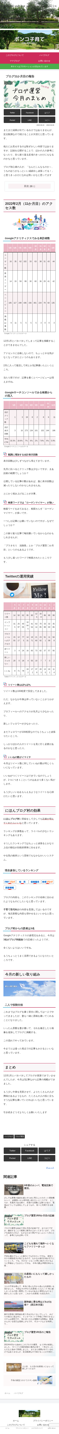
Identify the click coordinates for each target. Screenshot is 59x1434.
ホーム (16, 1421)
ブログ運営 (19, 1136)
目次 (26, 186)
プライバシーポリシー (43, 1421)
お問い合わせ (43, 1425)
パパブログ (8, 1136)
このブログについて (16, 1425)
